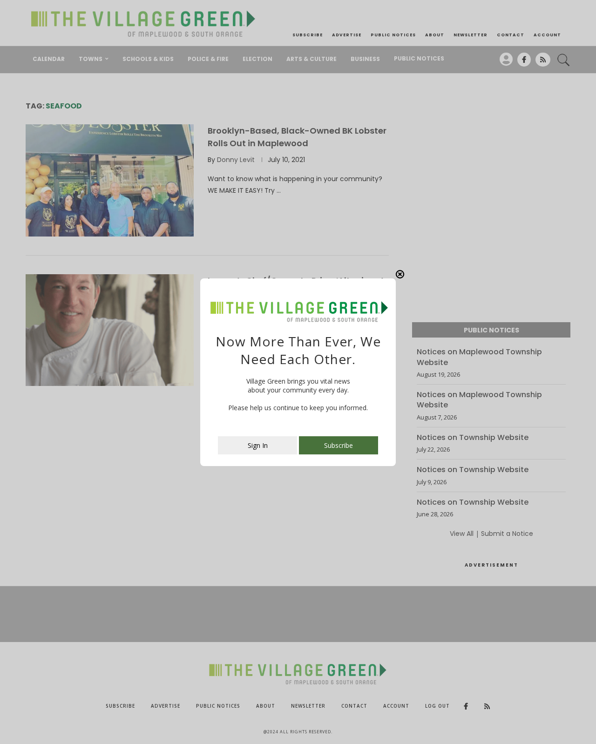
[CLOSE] (400, 274)
